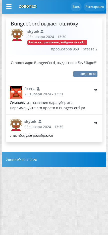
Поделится (88, 74)
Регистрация (95, 7)
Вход (76, 7)
